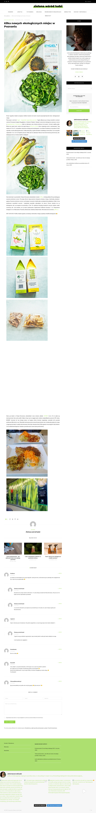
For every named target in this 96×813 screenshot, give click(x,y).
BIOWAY (46, 416)
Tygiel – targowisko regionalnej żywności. (27, 120)
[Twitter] (12, 519)
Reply (60, 573)
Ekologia (39, 11)
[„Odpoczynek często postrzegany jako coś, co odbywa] (69, 133)
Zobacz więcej (79, 71)
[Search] (86, 1)
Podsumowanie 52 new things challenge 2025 (76, 152)
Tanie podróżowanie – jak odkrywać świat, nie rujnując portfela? (13, 558)
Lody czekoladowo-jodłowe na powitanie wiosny (77, 163)
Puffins (41, 197)
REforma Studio (34, 126)
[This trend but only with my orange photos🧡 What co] (89, 133)
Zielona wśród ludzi (33, 532)
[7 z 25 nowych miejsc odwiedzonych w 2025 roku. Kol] (76, 133)
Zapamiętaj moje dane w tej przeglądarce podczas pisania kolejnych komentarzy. (24, 717)
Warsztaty (48, 15)
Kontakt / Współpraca (80, 11)
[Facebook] (10, 519)
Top (91, 810)
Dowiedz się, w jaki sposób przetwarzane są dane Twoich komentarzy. (41, 728)
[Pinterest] (15, 519)
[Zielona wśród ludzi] (48, 6)
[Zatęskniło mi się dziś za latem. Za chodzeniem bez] (82, 133)
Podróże (10, 11)
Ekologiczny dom (9, 19)
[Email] (17, 519)
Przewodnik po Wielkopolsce (53, 11)
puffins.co (56, 209)
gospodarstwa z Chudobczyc (14, 124)
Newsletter (67, 11)
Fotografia (30, 11)
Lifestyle (19, 11)
